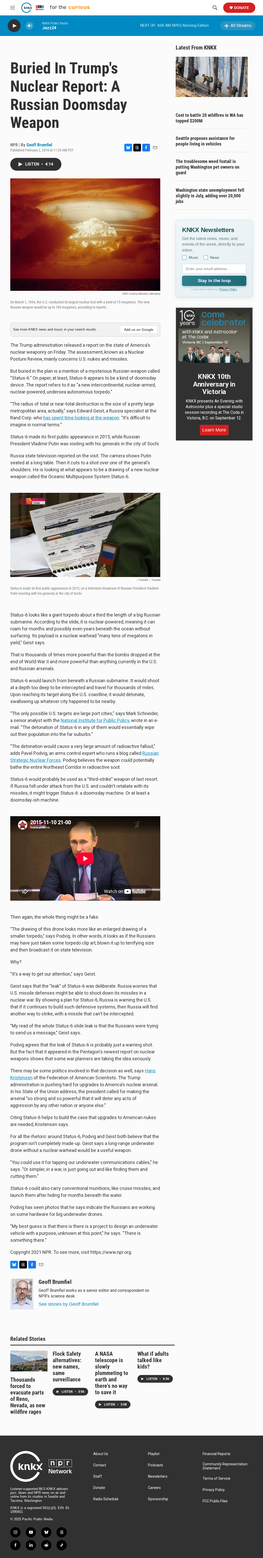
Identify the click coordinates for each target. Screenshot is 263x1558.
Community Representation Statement (225, 1466)
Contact (99, 1465)
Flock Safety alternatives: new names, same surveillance (67, 1367)
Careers (154, 1488)
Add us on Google (138, 330)
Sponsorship (158, 1499)
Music (193, 257)
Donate (241, 8)
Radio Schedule (105, 1499)
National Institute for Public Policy (95, 720)
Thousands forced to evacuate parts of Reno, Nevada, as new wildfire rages (27, 1396)
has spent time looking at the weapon (81, 417)
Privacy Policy (228, 289)
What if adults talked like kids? (153, 1360)
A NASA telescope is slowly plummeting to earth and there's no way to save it (111, 1373)
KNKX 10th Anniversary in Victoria (214, 384)
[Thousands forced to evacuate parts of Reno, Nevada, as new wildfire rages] (29, 1361)
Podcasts (155, 1465)
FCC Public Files (215, 1501)
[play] (14, 26)
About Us (100, 1454)
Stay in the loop (214, 280)
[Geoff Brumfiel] (21, 1294)
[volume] (29, 26)
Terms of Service (216, 1478)
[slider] (38, 25)
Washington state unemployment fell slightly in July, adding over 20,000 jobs (210, 195)
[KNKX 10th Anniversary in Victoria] (214, 336)
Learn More (214, 429)
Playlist (153, 1454)
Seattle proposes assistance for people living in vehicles (205, 141)
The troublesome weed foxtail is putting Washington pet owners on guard (207, 167)
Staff (97, 1476)
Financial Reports (216, 1454)
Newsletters (157, 1476)
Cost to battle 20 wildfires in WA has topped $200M (209, 117)
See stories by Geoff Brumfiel (69, 1304)
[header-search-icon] (215, 7)
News (214, 257)
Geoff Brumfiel (39, 144)
